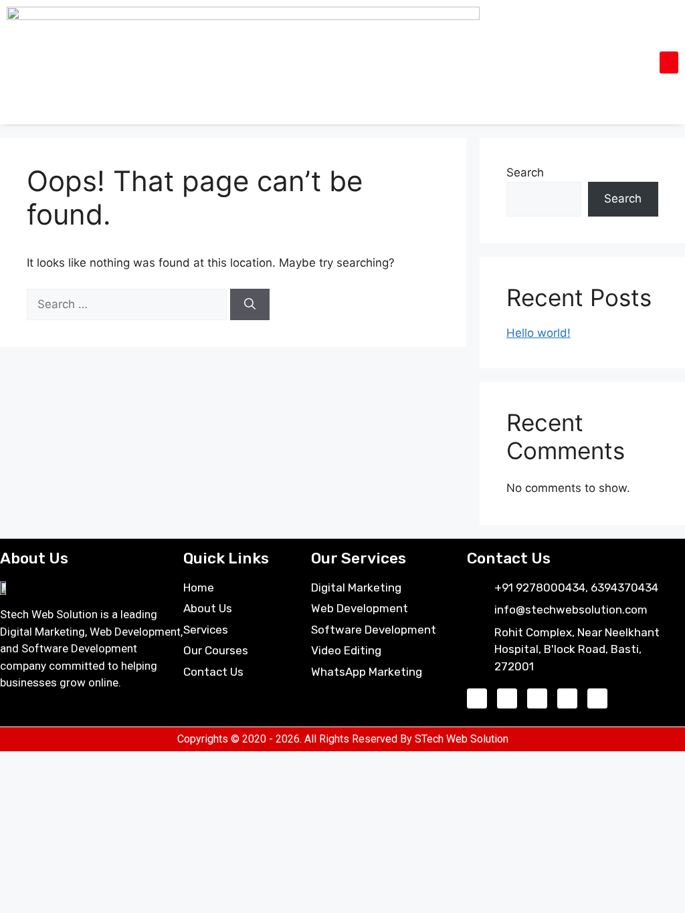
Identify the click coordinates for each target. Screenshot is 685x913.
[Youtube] (537, 698)
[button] (669, 62)
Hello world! (538, 333)
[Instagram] (507, 698)
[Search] (250, 305)
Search (525, 172)
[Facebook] (477, 698)
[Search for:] (128, 304)
